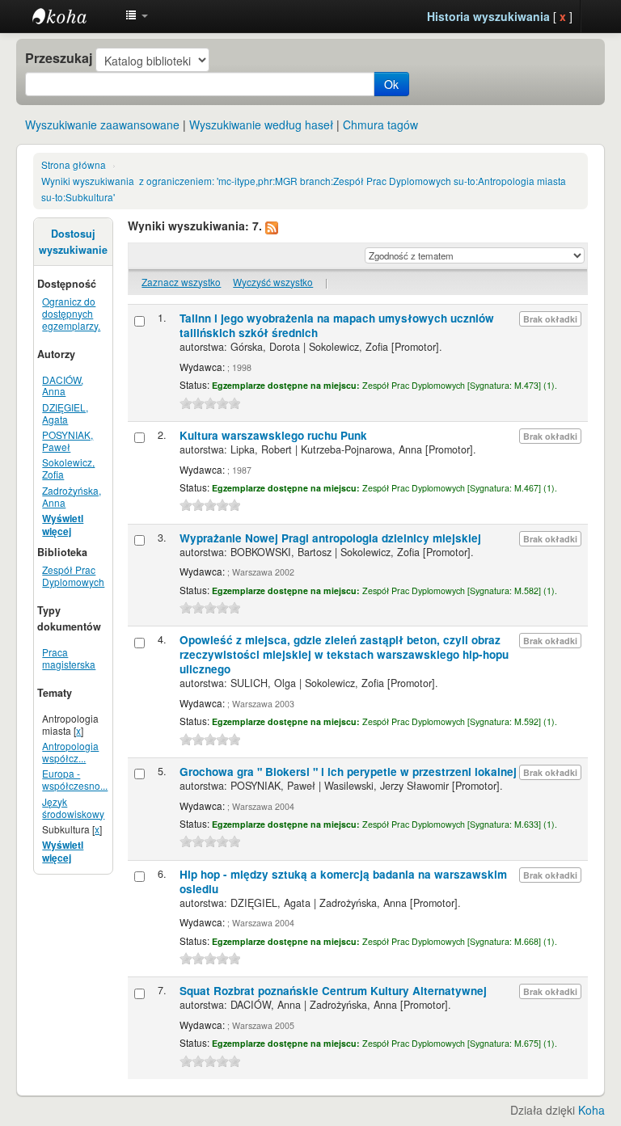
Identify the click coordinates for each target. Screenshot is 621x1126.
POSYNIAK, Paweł (67, 440)
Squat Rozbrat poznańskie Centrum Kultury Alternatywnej (333, 990)
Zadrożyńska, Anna (71, 496)
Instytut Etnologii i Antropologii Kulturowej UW (72, 16)
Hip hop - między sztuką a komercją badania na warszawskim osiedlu (343, 881)
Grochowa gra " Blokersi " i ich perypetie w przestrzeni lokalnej (348, 771)
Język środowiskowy (73, 807)
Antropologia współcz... (70, 752)
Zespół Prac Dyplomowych (73, 575)
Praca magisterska (68, 658)
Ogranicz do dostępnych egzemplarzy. (71, 313)
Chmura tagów (380, 124)
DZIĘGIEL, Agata (65, 413)
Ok (391, 84)
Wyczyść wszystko (273, 282)
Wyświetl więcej (62, 525)
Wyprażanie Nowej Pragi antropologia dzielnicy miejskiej (330, 538)
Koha (591, 1110)
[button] (136, 16)
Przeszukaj (58, 58)
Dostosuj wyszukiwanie (73, 241)
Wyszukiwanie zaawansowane (102, 124)
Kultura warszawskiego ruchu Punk (273, 435)
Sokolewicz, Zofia (68, 468)
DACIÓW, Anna (62, 386)
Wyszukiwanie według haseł (261, 124)
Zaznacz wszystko (181, 282)
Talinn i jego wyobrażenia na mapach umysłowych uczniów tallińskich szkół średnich (337, 325)
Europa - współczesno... (75, 779)
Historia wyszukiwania (488, 16)
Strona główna (73, 164)
